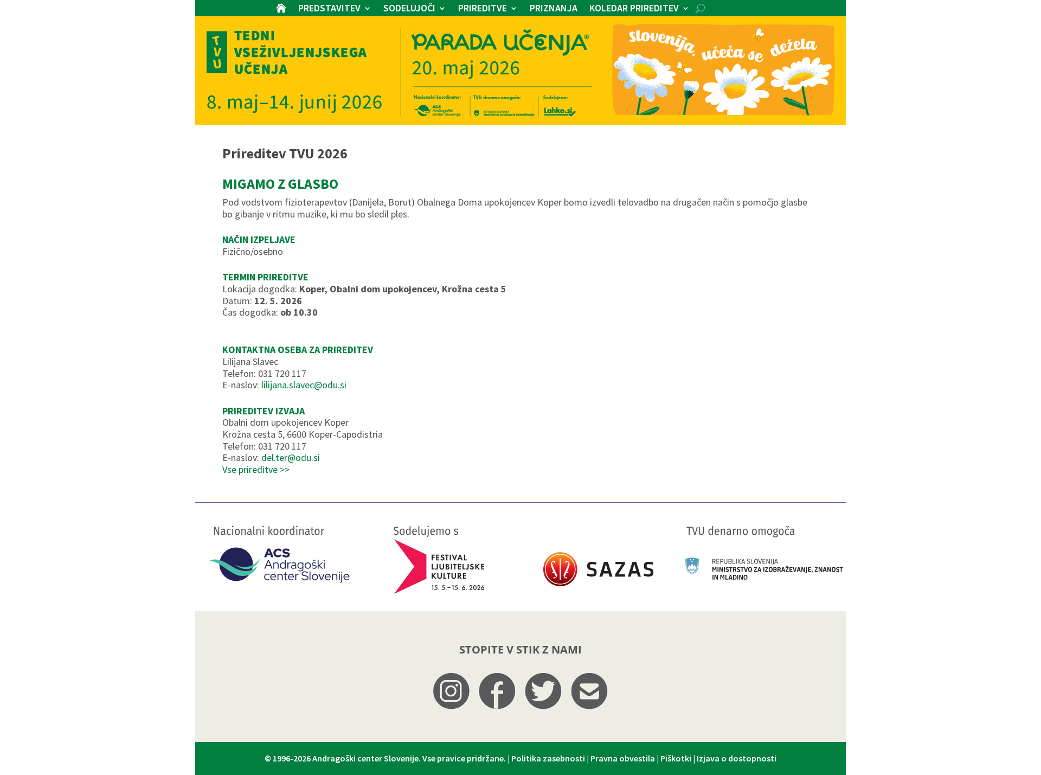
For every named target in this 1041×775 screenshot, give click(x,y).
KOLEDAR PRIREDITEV (634, 9)
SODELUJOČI (409, 9)
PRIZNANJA (553, 9)
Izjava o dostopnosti (736, 758)
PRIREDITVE (482, 9)
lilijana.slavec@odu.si (303, 385)
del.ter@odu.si (290, 457)
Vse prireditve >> (256, 469)
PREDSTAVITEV (329, 9)
